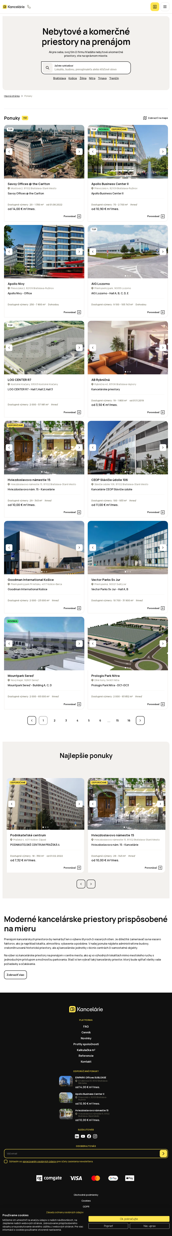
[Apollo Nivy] (44, 251)
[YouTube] (83, 1136)
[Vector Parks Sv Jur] (128, 547)
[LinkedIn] (77, 1136)
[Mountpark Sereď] (44, 643)
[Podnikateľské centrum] (45, 804)
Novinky (86, 1038)
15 (117, 720)
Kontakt (86, 1061)
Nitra (92, 78)
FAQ (86, 1026)
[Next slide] (79, 151)
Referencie (86, 1056)
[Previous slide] (9, 151)
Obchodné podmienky (86, 1194)
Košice (73, 78)
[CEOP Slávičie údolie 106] (128, 447)
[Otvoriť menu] (165, 6)
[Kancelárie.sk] (14, 7)
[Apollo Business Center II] (128, 151)
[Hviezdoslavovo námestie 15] (44, 447)
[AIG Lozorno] (128, 251)
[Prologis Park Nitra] (128, 643)
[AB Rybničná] (128, 347)
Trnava (102, 78)
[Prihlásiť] (154, 6)
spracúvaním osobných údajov (39, 1161)
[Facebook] (89, 1136)
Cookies (86, 1200)
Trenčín (114, 78)
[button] (42, 176)
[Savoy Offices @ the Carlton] (44, 151)
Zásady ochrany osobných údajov (64, 1212)
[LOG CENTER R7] (44, 347)
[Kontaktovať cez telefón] (29, 6)
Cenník (86, 1032)
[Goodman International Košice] (44, 547)
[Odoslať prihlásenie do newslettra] (163, 1153)
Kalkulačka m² (86, 1050)
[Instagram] (95, 1136)
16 (128, 720)
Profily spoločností (86, 1044)
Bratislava (59, 78)
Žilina (83, 78)
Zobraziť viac (15, 975)
